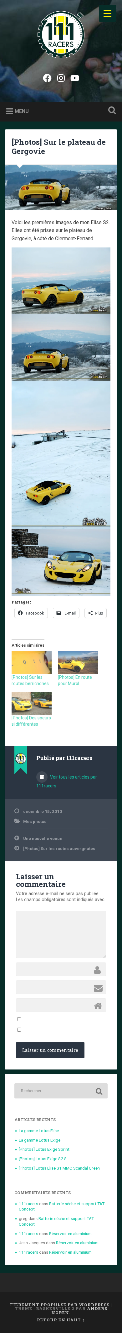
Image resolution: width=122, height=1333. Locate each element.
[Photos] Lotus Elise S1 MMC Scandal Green (59, 1168)
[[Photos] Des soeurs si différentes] (32, 703)
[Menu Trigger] (107, 13)
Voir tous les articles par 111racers (66, 781)
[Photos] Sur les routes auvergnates (59, 848)
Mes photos (35, 821)
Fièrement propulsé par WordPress (59, 1304)
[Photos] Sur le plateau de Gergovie (59, 146)
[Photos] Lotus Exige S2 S (43, 1158)
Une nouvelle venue (42, 838)
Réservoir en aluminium (70, 1233)
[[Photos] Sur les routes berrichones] (32, 662)
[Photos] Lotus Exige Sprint (44, 1149)
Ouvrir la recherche (111, 111)
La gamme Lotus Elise (39, 1130)
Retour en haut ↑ (61, 1319)
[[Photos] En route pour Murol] (78, 662)
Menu (22, 111)
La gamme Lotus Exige (39, 1140)
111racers (28, 1203)
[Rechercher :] (61, 1090)
